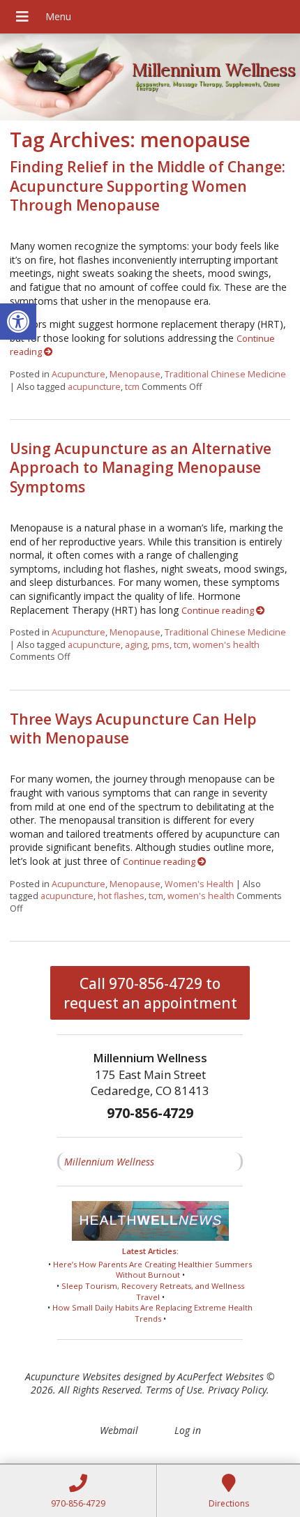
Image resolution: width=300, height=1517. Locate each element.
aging (136, 645)
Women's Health (199, 884)
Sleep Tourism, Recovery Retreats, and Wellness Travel (152, 1291)
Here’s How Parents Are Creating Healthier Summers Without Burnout (152, 1270)
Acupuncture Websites (73, 1376)
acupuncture (94, 387)
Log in (187, 1430)
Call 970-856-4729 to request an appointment (150, 993)
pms (160, 645)
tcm (132, 387)
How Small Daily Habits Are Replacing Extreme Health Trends (152, 1313)
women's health (226, 645)
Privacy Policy (237, 1389)
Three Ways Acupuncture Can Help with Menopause (133, 728)
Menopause (135, 374)
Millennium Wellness (109, 1161)
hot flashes (121, 896)
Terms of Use (174, 1389)
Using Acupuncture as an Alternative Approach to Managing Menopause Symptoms (140, 468)
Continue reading (218, 611)
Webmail (119, 1430)
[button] (18, 321)
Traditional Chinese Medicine (225, 374)
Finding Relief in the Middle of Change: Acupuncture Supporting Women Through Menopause (147, 186)
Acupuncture (78, 374)
